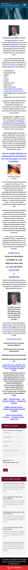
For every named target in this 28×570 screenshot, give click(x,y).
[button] (24, 5)
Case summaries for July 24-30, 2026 (13, 543)
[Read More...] (6, 550)
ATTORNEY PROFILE (17, 417)
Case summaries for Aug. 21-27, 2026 (13, 483)
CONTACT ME (14, 419)
